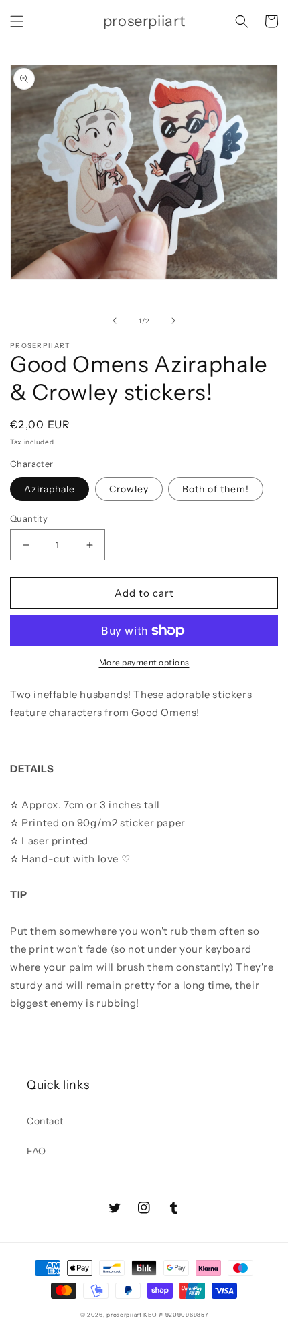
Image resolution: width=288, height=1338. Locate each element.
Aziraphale (49, 489)
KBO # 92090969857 (175, 1314)
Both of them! (215, 489)
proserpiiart (123, 1314)
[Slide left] (114, 320)
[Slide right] (173, 320)
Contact (45, 1121)
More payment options (144, 662)
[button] (16, 21)
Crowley (129, 489)
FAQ (36, 1151)
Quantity (29, 518)
